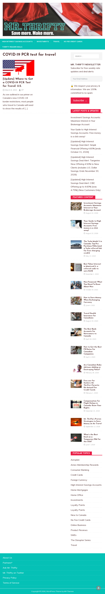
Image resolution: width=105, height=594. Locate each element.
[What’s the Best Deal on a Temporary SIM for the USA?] (76, 440)
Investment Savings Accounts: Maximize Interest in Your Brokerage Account (85, 121)
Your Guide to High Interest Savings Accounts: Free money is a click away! (86, 133)
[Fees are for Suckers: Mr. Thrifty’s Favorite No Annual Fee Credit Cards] (76, 386)
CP (22, 90)
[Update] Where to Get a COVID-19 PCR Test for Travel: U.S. (18, 82)
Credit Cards (77, 474)
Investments (43, 41)
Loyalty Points (78, 505)
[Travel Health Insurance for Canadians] (76, 318)
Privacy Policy (10, 577)
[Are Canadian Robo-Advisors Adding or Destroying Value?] (76, 370)
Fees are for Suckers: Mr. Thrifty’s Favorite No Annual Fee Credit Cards (91, 385)
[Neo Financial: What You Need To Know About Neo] (76, 287)
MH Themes (69, 591)
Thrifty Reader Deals (12, 47)
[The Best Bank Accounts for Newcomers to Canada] (76, 334)
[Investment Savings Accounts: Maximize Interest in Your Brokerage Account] (76, 208)
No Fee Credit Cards (73, 41)
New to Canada (78, 515)
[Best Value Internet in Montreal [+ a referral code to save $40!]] (76, 269)
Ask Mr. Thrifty (10, 567)
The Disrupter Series (81, 540)
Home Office (77, 495)
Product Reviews (79, 530)
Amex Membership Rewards (85, 464)
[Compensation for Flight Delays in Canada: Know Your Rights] (76, 406)
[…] (26, 108)
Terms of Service (11, 582)
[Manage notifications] (98, 588)
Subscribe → (80, 100)
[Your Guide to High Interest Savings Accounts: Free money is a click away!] (76, 226)
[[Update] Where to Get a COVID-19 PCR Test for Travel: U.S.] (18, 74)
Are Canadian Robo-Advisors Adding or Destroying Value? (93, 367)
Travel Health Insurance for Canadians (90, 315)
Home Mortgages (79, 490)
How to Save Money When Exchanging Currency (92, 300)
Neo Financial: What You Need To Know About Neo (93, 284)
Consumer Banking (80, 470)
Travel (56, 41)
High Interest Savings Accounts (17, 41)
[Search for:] (86, 56)
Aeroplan (75, 459)
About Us (7, 557)
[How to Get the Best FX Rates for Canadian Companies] (76, 352)
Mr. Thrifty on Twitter (13, 572)
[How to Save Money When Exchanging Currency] (76, 303)
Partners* (7, 562)
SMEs (73, 535)
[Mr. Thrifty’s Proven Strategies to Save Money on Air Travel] (76, 424)
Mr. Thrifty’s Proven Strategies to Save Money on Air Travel (93, 421)
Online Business (78, 525)
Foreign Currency (79, 480)
